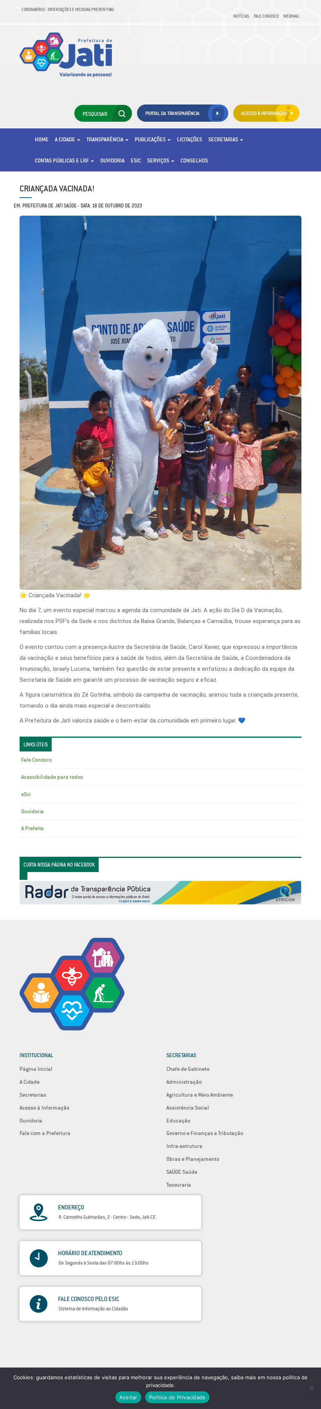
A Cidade (65, 139)
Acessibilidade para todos (52, 776)
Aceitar (128, 1397)
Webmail (291, 16)
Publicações (151, 139)
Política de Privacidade (177, 1397)
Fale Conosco (266, 16)
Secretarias (223, 139)
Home (42, 139)
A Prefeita (32, 828)
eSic (136, 160)
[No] (311, 1388)
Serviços (158, 160)
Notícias (241, 16)
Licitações (189, 139)
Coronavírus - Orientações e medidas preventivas (68, 9)
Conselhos (194, 160)
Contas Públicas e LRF (62, 160)
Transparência (105, 139)
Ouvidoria (112, 160)
